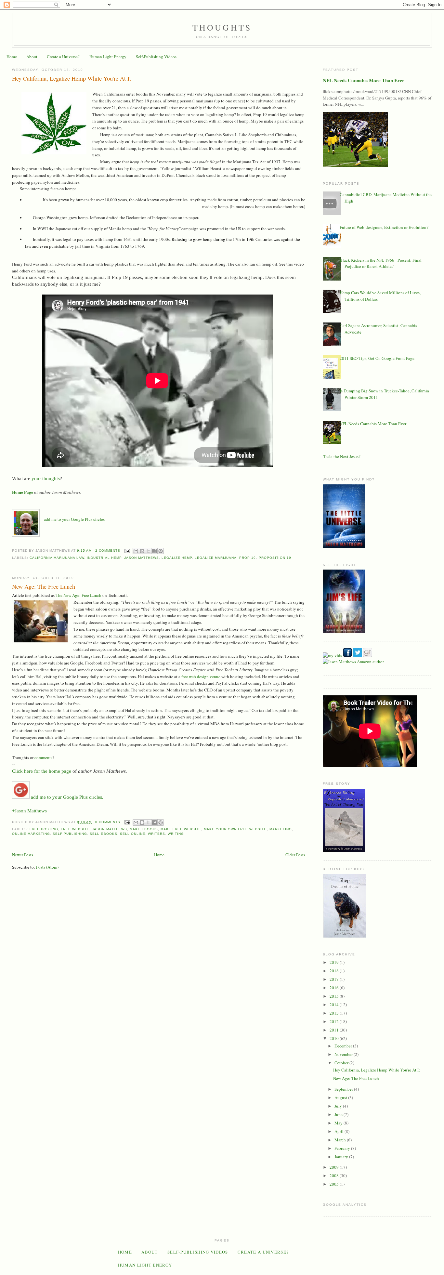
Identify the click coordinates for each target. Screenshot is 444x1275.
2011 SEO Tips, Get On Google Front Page (377, 358)
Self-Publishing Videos (156, 56)
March (340, 1140)
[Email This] (136, 551)
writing (176, 833)
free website (75, 829)
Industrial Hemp (104, 557)
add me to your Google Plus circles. (66, 797)
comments (43, 757)
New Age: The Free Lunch (43, 586)
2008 (335, 1175)
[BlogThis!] (142, 551)
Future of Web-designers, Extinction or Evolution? (384, 227)
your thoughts (46, 478)
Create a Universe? (63, 56)
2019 (335, 962)
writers (156, 833)
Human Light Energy (107, 56)
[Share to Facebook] (154, 551)
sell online (132, 833)
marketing (280, 829)
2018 (335, 971)
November (344, 1054)
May (339, 1123)
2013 (335, 1013)
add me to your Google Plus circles (74, 519)
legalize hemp (177, 557)
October (341, 1063)
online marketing (31, 833)
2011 (335, 1030)
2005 (335, 1184)
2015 (335, 996)
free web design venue (200, 676)
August (341, 1097)
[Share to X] (148, 551)
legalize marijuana (216, 557)
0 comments (107, 822)
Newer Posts (22, 855)
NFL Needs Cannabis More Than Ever (363, 80)
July (338, 1106)
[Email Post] (127, 550)
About (31, 56)
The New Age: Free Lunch (78, 595)
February (342, 1148)
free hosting (44, 829)
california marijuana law (57, 557)
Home (12, 56)
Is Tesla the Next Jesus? (340, 456)
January (341, 1157)
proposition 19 (275, 557)
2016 (335, 988)
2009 (335, 1167)
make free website (181, 829)
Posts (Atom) (47, 867)
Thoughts (222, 27)
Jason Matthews (141, 557)
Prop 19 (247, 557)
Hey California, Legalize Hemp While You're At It (71, 78)
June (339, 1114)
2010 (335, 1038)
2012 (335, 1021)
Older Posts (295, 855)
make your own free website (235, 829)
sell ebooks (103, 833)
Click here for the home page (41, 771)
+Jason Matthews (29, 810)
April (339, 1131)
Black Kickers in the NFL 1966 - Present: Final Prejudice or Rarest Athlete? (381, 263)
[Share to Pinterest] (160, 551)
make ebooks (144, 829)
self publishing (70, 833)
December (343, 1046)
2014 (335, 1004)
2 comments (107, 550)
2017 (335, 979)
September (344, 1089)
